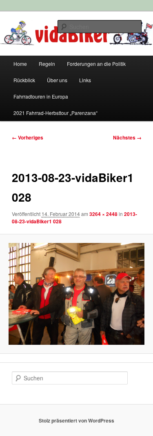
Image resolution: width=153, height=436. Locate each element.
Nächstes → (127, 137)
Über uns (57, 79)
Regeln (47, 63)
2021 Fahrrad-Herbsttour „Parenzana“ (55, 112)
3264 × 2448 (103, 214)
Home (20, 63)
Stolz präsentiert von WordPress (76, 420)
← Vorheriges (27, 137)
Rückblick (24, 79)
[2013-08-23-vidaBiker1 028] (76, 294)
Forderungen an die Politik (96, 63)
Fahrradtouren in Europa (40, 96)
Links (85, 79)
